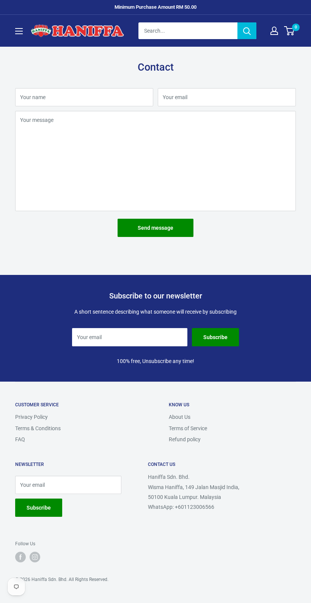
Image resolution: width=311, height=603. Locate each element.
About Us (179, 417)
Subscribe (215, 337)
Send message (155, 228)
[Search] (246, 30)
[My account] (274, 31)
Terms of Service (188, 428)
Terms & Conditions (38, 428)
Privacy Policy (31, 417)
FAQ (20, 439)
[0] (289, 30)
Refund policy (185, 439)
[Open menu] (19, 31)
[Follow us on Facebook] (20, 557)
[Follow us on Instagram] (35, 557)
